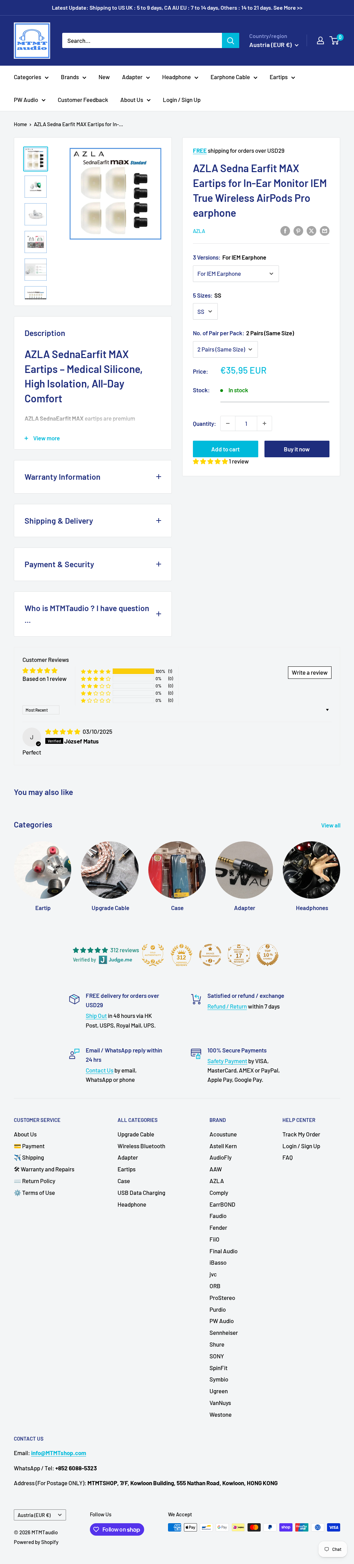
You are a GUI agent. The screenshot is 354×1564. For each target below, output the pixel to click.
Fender (218, 1227)
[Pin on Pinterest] (298, 230)
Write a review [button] (310, 672)
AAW (215, 1168)
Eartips (279, 76)
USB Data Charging (141, 1192)
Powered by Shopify (36, 1542)
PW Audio (26, 99)
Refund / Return (227, 1006)
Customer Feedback (83, 99)
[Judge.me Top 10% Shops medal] (268, 955)
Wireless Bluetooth (141, 1145)
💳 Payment (29, 1145)
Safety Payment (227, 1060)
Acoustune (223, 1134)
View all (331, 825)
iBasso (217, 1262)
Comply (218, 1192)
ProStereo (222, 1297)
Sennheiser (223, 1332)
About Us (131, 99)
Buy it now (297, 449)
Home (20, 124)
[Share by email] (324, 230)
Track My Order (301, 1134)
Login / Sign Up (182, 99)
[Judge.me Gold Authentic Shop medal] (153, 955)
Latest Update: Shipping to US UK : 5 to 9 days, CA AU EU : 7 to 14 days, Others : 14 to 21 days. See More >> (177, 7)
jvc (213, 1274)
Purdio (217, 1309)
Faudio (217, 1215)
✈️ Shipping (29, 1157)
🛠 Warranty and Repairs (44, 1168)
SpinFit (218, 1367)
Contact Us (99, 1070)
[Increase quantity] (264, 423)
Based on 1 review (44, 678)
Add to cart (225, 449)
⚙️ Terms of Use (34, 1192)
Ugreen (218, 1390)
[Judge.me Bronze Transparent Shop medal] (210, 955)
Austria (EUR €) (34, 1515)
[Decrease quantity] (228, 423)
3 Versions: (229, 257)
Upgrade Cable (136, 1134)
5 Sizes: (207, 295)
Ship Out (96, 1015)
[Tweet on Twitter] (311, 230)
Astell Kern (223, 1145)
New (104, 76)
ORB (215, 1285)
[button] (211, 461)
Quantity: (204, 423)
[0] (334, 40)
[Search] (230, 40)
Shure (216, 1344)
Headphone (176, 76)
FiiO (214, 1239)
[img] (63, 731)
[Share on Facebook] (285, 230)
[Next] (340, 869)
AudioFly (220, 1157)
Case (124, 1180)
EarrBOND (222, 1204)
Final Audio (223, 1250)
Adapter (132, 76)
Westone (220, 1414)
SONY (216, 1355)
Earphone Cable (230, 76)
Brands (70, 76)
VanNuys (220, 1402)
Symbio (218, 1379)
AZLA (199, 231)
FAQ (287, 1157)
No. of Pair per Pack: (243, 332)
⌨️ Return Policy (34, 1180)
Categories (27, 76)
